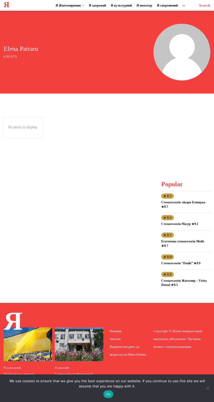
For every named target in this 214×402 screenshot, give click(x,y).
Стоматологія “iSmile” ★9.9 (180, 263)
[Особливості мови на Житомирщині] (28, 344)
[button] (204, 5)
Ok (108, 394)
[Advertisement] (187, 135)
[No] (207, 388)
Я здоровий (62, 367)
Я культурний (12, 367)
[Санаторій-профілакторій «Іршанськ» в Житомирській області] (79, 344)
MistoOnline (137, 354)
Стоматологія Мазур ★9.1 (179, 224)
